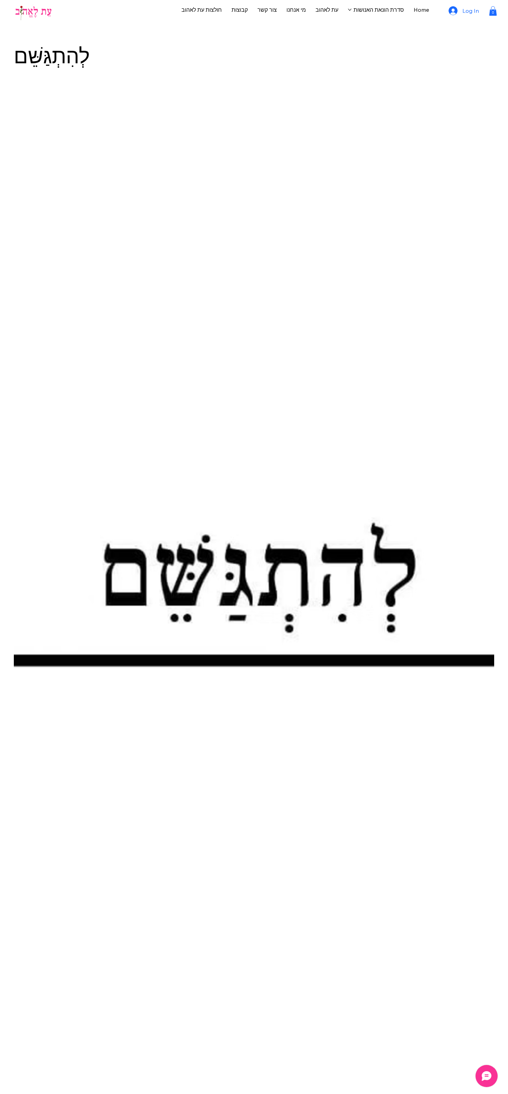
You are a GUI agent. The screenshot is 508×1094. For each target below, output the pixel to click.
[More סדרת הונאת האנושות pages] (349, 9)
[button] (493, 11)
